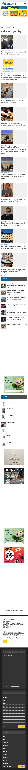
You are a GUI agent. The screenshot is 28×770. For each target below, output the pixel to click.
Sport (4, 718)
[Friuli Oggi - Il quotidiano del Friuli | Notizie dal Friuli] (12, 3)
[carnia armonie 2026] (14, 464)
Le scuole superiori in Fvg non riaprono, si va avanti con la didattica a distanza (13, 224)
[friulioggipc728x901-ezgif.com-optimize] (14, 8)
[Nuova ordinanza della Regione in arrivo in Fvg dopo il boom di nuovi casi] (14, 190)
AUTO (4, 727)
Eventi (4, 721)
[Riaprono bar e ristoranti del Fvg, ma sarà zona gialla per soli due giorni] (14, 260)
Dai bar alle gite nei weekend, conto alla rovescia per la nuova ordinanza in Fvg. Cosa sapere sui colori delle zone (13, 77)
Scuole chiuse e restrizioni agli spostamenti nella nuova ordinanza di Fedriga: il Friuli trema (13, 176)
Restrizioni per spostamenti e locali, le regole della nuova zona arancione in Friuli (13, 125)
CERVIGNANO (5, 745)
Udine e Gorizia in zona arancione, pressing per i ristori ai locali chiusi (13, 101)
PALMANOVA (5, 763)
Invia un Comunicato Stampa (11, 610)
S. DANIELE (5, 754)
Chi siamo (5, 655)
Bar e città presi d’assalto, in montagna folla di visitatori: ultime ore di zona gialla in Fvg (14, 247)
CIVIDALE (5, 751)
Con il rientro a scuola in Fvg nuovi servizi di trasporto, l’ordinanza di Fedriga (13, 53)
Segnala (14, 612)
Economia (5, 715)
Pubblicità (21, 610)
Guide (4, 724)
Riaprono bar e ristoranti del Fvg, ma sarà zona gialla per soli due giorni (13, 270)
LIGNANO (5, 757)
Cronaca (5, 712)
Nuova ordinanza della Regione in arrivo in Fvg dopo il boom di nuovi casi (13, 200)
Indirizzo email (6, 627)
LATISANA (5, 748)
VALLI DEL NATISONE (7, 766)
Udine (4, 700)
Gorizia (4, 709)
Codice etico (10, 655)
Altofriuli (5, 706)
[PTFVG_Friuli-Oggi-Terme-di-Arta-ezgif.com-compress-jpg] (14, 483)
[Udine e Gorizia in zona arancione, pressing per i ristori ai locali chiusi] (14, 90)
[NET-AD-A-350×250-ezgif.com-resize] (14, 392)
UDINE (4, 736)
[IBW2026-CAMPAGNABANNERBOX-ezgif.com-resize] (14, 562)
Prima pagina (5, 697)
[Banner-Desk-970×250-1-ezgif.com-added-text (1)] (14, 15)
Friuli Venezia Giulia (5, 50)
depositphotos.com (15, 686)
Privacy (4, 631)
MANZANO (5, 760)
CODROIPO (5, 739)
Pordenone (5, 703)
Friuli (2, 122)
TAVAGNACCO (5, 742)
